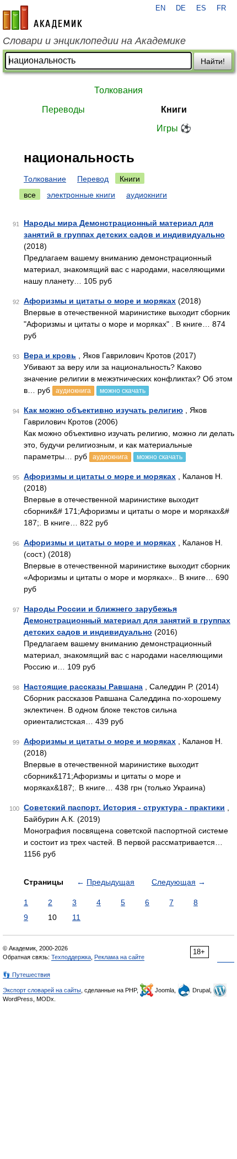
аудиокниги (146, 194)
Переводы (63, 109)
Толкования (118, 90)
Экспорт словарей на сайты (42, 990)
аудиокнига (73, 391)
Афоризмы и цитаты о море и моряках (100, 300)
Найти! (213, 61)
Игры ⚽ (174, 128)
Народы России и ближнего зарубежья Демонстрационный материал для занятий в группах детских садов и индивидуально (127, 620)
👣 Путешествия (26, 974)
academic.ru (42, 18)
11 (76, 917)
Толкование (45, 178)
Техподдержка (71, 957)
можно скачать (123, 391)
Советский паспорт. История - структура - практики (124, 807)
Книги (174, 109)
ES (201, 8)
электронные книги (81, 194)
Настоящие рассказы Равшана (83, 686)
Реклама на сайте (119, 957)
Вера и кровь (50, 355)
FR (221, 8)
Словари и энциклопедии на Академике (94, 40)
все (30, 194)
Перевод (93, 178)
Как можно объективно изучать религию (103, 410)
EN (160, 8)
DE (181, 8)
